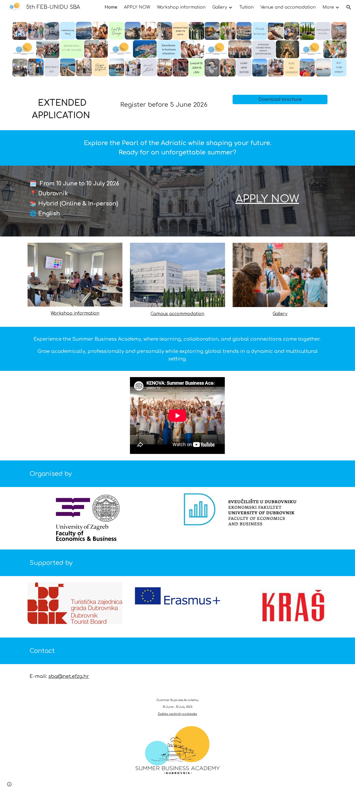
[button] (349, 7)
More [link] (328, 7)
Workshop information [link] (181, 7)
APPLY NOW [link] (137, 7)
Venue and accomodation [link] (288, 7)
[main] (61, 109)
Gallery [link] (219, 7)
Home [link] (110, 7)
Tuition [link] (246, 7)
